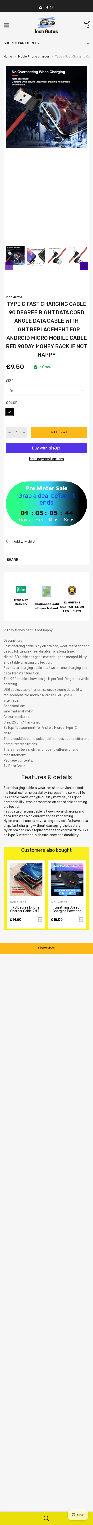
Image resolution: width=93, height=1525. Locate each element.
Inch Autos (14, 297)
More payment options (46, 459)
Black (9, 412)
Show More (46, 948)
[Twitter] (51, 7)
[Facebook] (47, 7)
